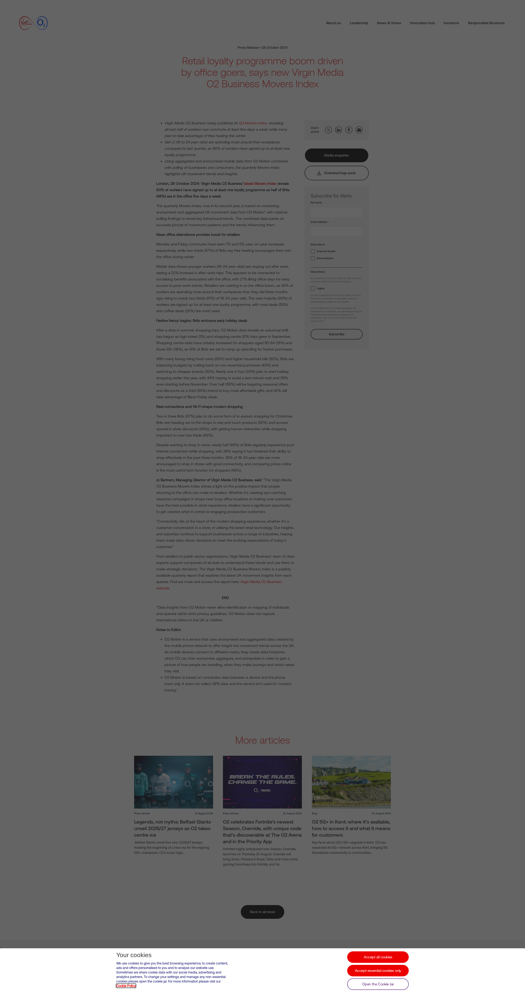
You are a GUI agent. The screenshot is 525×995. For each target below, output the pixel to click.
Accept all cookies (378, 957)
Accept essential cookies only (378, 970)
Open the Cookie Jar (378, 984)
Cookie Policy (126, 986)
